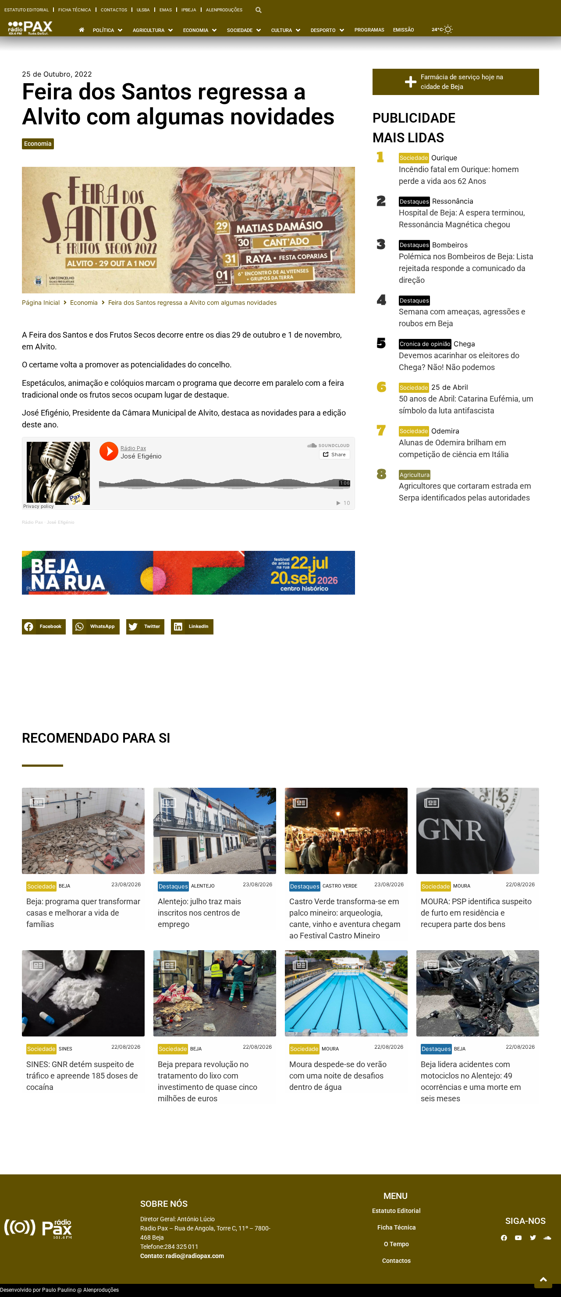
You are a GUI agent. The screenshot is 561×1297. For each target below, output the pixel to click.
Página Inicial (41, 302)
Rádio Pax (32, 522)
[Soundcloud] (547, 1238)
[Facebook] (504, 1238)
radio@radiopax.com (195, 1255)
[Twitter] (533, 1238)
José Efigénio (61, 522)
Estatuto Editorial (26, 9)
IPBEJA (188, 9)
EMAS (166, 9)
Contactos (114, 9)
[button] (44, 626)
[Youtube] (518, 1238)
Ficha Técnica (74, 9)
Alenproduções (224, 9)
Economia (38, 143)
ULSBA (143, 9)
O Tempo (396, 1244)
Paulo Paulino (59, 1290)
